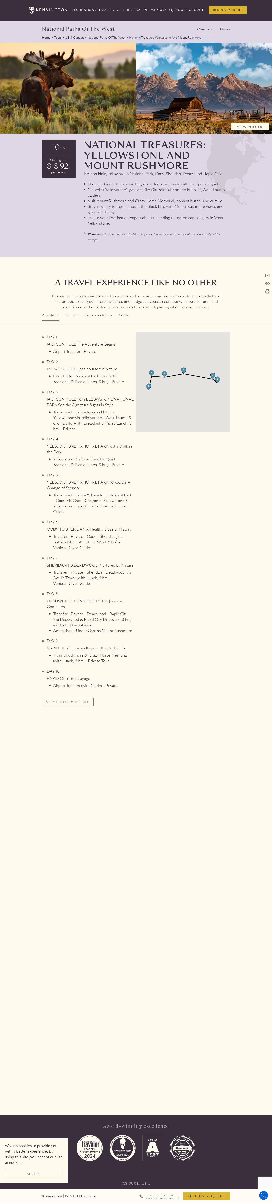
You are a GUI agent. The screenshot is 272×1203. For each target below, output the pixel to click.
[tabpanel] (136, 519)
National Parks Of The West (106, 38)
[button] (148, 386)
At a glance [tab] (50, 315)
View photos (250, 127)
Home (46, 38)
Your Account (190, 10)
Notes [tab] (123, 315)
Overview (204, 29)
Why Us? (158, 10)
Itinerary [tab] (72, 315)
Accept (34, 1174)
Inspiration (138, 10)
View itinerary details (67, 702)
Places (225, 29)
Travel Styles (112, 10)
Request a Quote (228, 10)
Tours (58, 38)
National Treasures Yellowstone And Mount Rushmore (165, 38)
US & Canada (74, 38)
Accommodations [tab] (98, 315)
